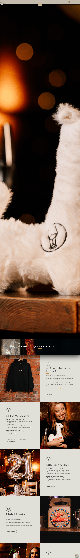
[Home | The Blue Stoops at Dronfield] (40, 4)
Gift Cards (21, 2)
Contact (36, 2)
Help (72, 2)
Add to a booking (11, 439)
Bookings (64, 2)
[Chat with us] (77, 555)
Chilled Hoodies (11, 441)
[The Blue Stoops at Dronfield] (2, 2)
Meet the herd (23, 439)
